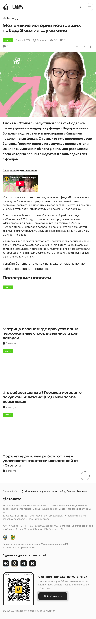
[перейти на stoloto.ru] (6, 7)
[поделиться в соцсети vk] (84, 46)
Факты (17, 491)
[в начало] (85, 475)
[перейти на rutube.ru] (32, 563)
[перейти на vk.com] (6, 563)
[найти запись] (80, 7)
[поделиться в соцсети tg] (77, 46)
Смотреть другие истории (20, 170)
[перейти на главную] (18, 7)
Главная (7, 491)
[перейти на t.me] (23, 563)
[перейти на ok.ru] (14, 563)
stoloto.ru (11, 515)
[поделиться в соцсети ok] (90, 46)
